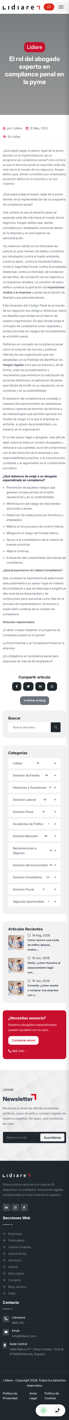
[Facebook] (24, 1207)
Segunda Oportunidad (31, 901)
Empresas (15, 1234)
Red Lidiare (16, 1273)
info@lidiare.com (24, 1336)
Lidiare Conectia (19, 1247)
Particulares (16, 1240)
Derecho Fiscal (29, 889)
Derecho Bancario (30, 836)
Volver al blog (35, 700)
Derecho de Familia (30, 775)
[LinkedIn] (6, 1207)
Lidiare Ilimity (17, 1253)
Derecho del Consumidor (32, 865)
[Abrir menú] (61, 7)
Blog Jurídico (17, 1287)
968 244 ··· (19, 1051)
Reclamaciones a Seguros (32, 850)
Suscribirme (52, 1137)
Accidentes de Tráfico (31, 824)
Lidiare (26, 763)
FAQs (11, 1293)
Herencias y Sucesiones (32, 787)
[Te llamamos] (57, 1410)
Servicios (14, 1260)
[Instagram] (15, 1207)
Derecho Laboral (29, 799)
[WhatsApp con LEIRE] (43, 1410)
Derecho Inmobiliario (31, 877)
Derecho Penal (29, 812)
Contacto (14, 1280)
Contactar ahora (23, 1040)
